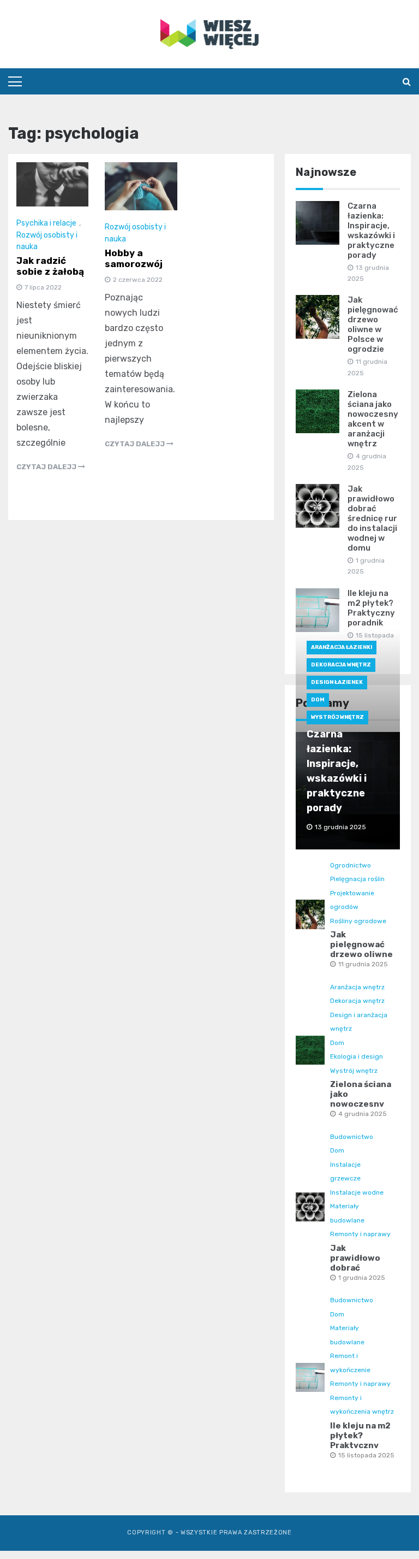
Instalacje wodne (357, 1192)
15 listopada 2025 (366, 1455)
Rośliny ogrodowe (358, 921)
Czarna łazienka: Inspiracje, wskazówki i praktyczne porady (371, 230)
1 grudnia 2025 (361, 1278)
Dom (318, 699)
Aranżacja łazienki (341, 647)
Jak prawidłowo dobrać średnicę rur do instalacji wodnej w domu (372, 518)
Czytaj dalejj (47, 467)
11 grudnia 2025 (363, 964)
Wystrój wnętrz (337, 717)
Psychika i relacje (46, 223)
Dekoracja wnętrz (341, 665)
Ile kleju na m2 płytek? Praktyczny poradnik (371, 608)
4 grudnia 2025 (362, 1114)
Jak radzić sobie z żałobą (50, 266)
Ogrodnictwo (350, 865)
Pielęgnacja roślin (357, 879)
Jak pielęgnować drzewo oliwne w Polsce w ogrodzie (373, 324)
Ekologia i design (356, 1056)
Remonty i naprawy (360, 1234)
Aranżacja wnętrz (357, 987)
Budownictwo (351, 1137)
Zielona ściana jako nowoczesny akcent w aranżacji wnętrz (373, 418)
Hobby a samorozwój (134, 258)
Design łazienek (337, 682)
